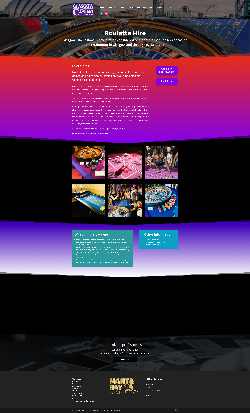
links (149, 387)
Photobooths (126, 8)
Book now (125, 359)
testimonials (152, 385)
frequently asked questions (156, 393)
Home (102, 8)
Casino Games (112, 8)
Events (138, 8)
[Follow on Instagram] (106, 13)
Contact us (170, 8)
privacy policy (152, 395)
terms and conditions (154, 390)
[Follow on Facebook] (101, 13)
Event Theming (148, 8)
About (159, 8)
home (150, 382)
